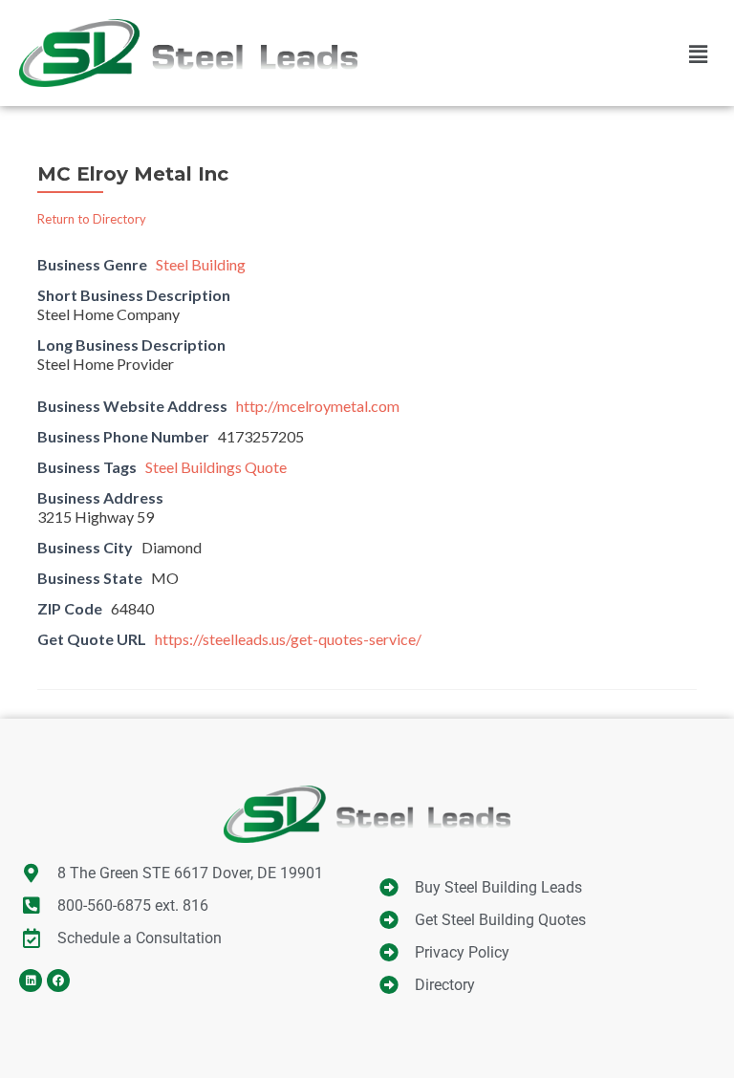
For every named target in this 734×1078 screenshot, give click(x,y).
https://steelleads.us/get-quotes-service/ (288, 639)
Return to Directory (91, 218)
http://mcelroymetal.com (317, 406)
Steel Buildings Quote (216, 467)
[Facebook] (58, 980)
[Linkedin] (30, 980)
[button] (698, 53)
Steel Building (201, 264)
